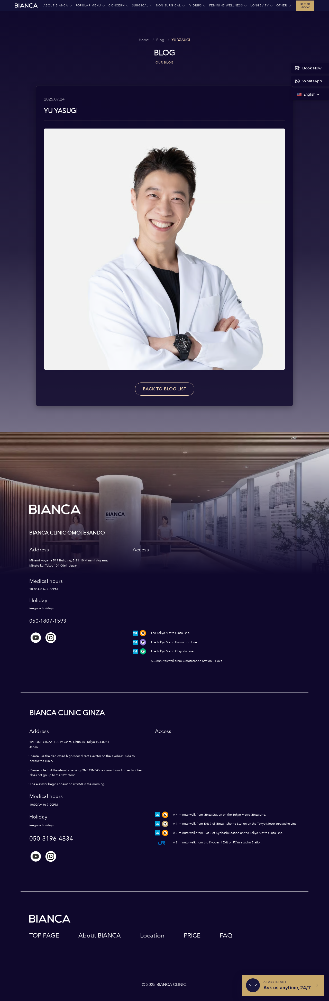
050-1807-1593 (47, 620)
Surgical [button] (140, 5)
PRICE (192, 935)
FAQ (226, 935)
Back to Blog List (164, 389)
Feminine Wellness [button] (226, 5)
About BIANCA (99, 935)
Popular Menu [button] (88, 5)
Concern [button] (116, 5)
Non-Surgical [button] (168, 5)
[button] (306, 94)
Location (152, 935)
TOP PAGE (44, 935)
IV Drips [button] (195, 5)
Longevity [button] (259, 5)
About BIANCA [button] (55, 5)
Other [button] (281, 5)
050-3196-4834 (51, 838)
